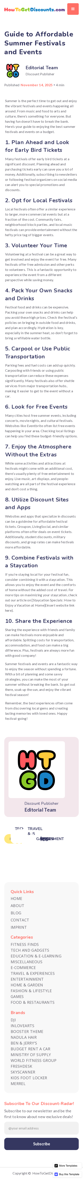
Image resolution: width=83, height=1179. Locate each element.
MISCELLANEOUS (27, 961)
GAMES (17, 996)
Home (16, 898)
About (17, 905)
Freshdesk (21, 1066)
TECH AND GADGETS (30, 950)
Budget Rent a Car (30, 1048)
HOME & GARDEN (27, 984)
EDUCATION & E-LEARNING (36, 956)
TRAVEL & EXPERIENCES (33, 973)
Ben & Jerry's (24, 1043)
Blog (16, 912)
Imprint (19, 927)
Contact (20, 920)
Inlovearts (22, 1025)
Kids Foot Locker (29, 1077)
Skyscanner (23, 1072)
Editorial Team (42, 68)
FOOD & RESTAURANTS (32, 1002)
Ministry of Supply (31, 1054)
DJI (13, 1019)
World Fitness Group (34, 1060)
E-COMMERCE (23, 967)
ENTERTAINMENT (27, 979)
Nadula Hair (24, 1037)
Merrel (18, 1083)
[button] (73, 9)
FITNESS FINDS (25, 944)
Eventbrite (35, 426)
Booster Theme (27, 1031)
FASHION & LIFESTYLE (31, 990)
